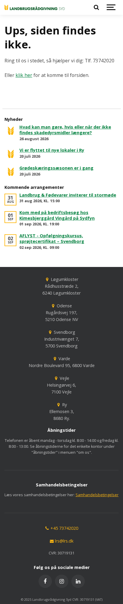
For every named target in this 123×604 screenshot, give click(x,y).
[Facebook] (45, 581)
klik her (24, 75)
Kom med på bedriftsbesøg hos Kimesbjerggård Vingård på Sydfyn (57, 215)
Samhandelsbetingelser (97, 494)
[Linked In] (78, 581)
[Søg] (96, 7)
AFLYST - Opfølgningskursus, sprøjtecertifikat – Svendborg (51, 238)
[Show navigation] (111, 7)
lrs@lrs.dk (63, 541)
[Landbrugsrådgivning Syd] (34, 7)
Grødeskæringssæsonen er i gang (56, 168)
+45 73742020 (63, 528)
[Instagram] (61, 581)
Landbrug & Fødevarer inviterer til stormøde (67, 195)
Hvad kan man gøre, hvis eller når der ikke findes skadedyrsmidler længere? (65, 129)
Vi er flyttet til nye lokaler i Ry (51, 150)
